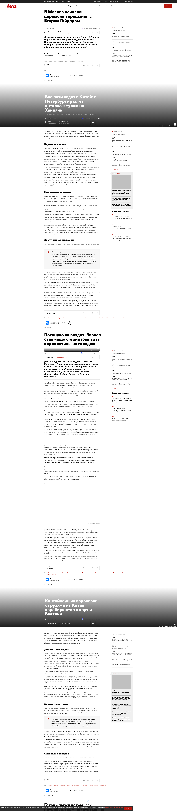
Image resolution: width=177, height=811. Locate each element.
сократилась (88, 771)
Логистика (55, 785)
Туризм (60, 318)
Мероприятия (93, 6)
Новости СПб (97, 318)
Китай (76, 318)
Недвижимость (116, 573)
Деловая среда (70, 573)
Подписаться (100, 1)
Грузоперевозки (103, 785)
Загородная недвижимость (106, 573)
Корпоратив (77, 573)
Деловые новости (88, 318)
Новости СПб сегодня (106, 318)
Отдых (55, 318)
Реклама (102, 6)
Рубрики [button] (71, 6)
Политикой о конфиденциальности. (114, 807)
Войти (167, 6)
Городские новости (117, 318)
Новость (50, 318)
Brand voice (54, 574)
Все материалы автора (64, 33)
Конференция (47, 574)
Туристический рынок (68, 318)
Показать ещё (115, 65)
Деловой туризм (57, 573)
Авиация (81, 318)
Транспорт (62, 785)
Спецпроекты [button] (81, 6)
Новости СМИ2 (48, 80)
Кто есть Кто (110, 6)
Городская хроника (127, 318)
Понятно (127, 808)
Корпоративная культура (87, 573)
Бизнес (123, 573)
